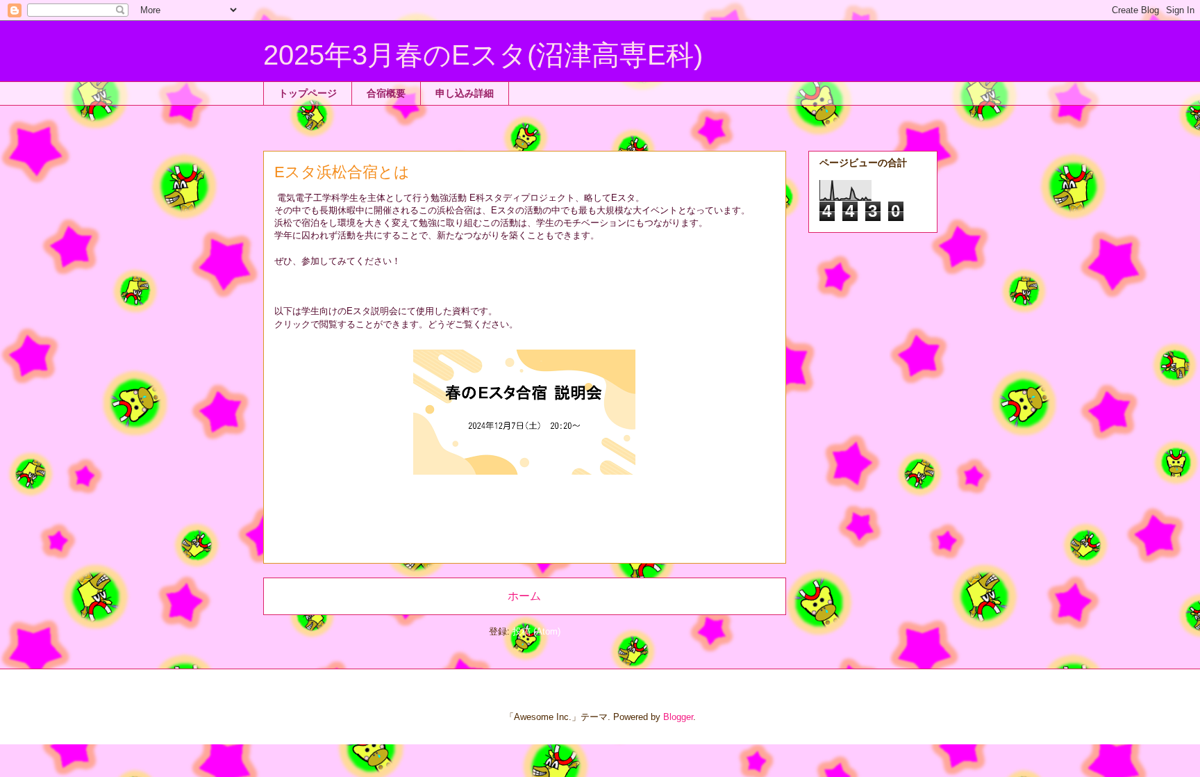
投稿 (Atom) (536, 631)
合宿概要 (386, 93)
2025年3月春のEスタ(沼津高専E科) (483, 55)
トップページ (307, 93)
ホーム (524, 596)
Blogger (678, 717)
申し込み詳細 (464, 93)
